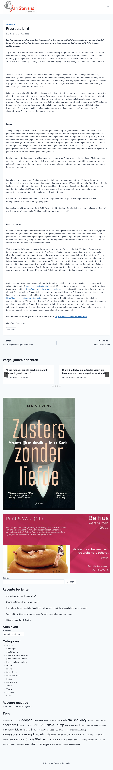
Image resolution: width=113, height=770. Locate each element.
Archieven (7, 630)
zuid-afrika (56, 745)
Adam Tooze (6, 720)
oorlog (97, 735)
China (21, 725)
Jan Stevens (14, 34)
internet (102, 725)
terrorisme (54, 739)
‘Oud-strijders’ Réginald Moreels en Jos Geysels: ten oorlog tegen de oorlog (39, 614)
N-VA (82, 735)
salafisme (19, 739)
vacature (10, 692)
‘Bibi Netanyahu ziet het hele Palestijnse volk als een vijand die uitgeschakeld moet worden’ (46, 608)
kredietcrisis (41, 734)
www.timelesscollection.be (36, 286)
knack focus (11, 672)
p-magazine (11, 682)
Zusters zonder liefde (71, 745)
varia (8, 696)
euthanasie (69, 725)
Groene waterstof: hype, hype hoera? (22, 602)
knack (9, 669)
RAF (103, 735)
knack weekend (13, 675)
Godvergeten (92, 725)
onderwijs (89, 735)
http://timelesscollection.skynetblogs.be (23, 298)
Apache (9, 645)
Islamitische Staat (26, 729)
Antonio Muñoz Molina (97, 720)
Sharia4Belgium (37, 739)
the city (64, 740)
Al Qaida (58, 720)
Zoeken (6, 578)
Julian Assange (62, 730)
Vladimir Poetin (23, 745)
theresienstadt (74, 740)
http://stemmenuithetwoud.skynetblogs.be (45, 289)
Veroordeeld (100, 740)
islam (11, 729)
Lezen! (9, 679)
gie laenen (11, 329)
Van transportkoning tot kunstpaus (18, 343)
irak (5, 729)
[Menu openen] (108, 7)
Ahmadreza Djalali (41, 720)
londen (67, 734)
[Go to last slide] (6, 374)
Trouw (9, 689)
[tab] (52, 386)
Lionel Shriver (57, 735)
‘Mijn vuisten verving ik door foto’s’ (21, 596)
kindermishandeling (78, 730)
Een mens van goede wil (17, 655)
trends (9, 686)
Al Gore (52, 720)
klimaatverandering (17, 734)
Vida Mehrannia (9, 745)
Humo (9, 665)
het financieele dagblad (16, 662)
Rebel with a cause (101, 343)
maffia (75, 734)
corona (38, 725)
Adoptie (26, 720)
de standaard (12, 652)
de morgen (10, 24)
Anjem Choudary (75, 720)
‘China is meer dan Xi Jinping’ (18, 620)
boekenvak (10, 725)
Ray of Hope (8, 740)
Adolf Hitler (15, 720)
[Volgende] (107, 374)
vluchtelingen (40, 744)
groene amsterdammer (16, 659)
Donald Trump (54, 725)
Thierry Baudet (87, 740)
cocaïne (28, 725)
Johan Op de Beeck (47, 730)
